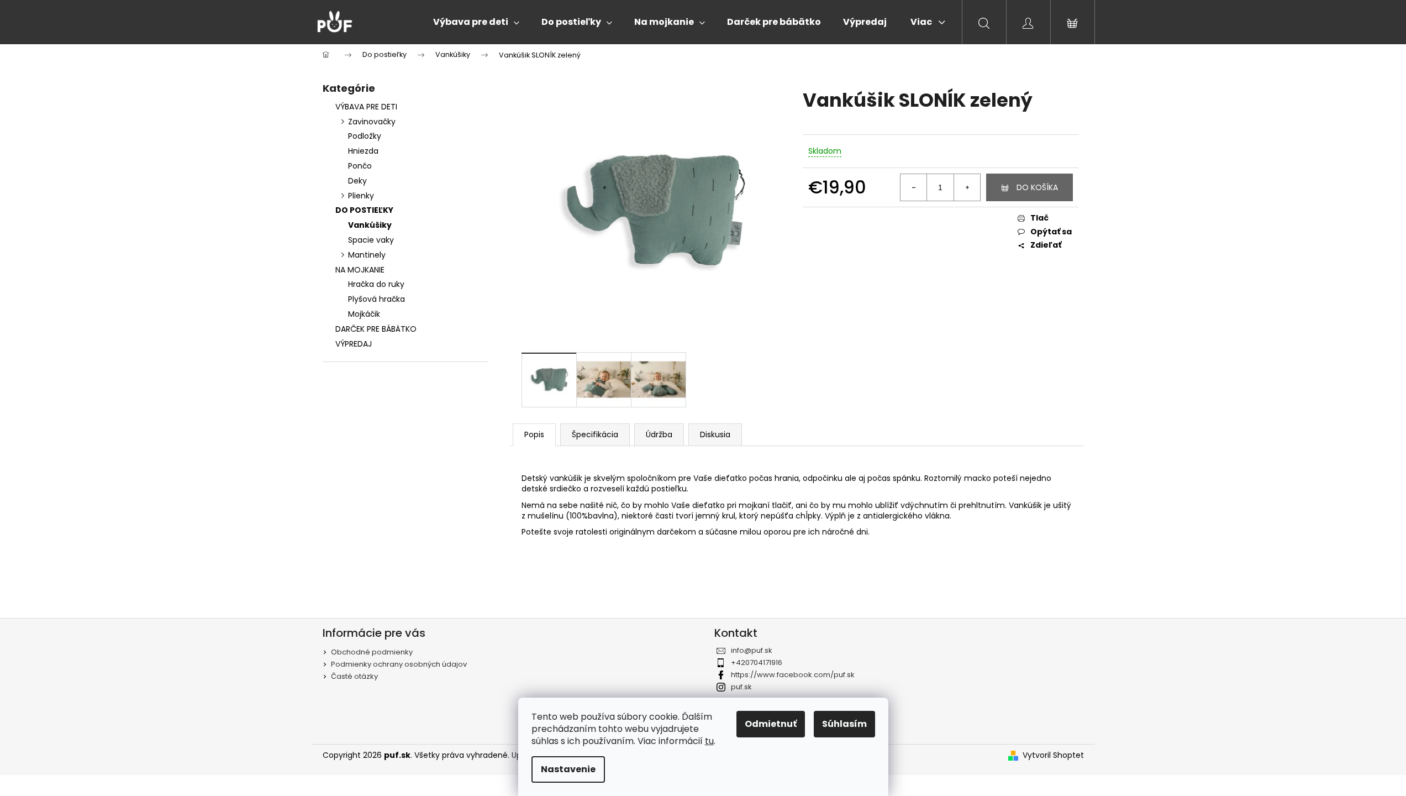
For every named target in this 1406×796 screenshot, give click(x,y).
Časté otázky (354, 676)
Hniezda (363, 150)
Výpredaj (353, 343)
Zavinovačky (372, 121)
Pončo (360, 165)
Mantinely (367, 254)
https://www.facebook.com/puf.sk (793, 674)
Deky (357, 180)
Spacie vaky (371, 239)
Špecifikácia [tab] (595, 434)
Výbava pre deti (366, 106)
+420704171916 (756, 662)
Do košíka (1037, 187)
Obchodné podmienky (372, 652)
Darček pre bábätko (376, 328)
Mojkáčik (364, 314)
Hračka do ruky (376, 284)
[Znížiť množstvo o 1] (914, 187)
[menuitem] (476, 22)
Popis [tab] (534, 434)
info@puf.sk (751, 650)
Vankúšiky (370, 225)
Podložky (364, 136)
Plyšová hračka (376, 299)
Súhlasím (844, 724)
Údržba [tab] (659, 434)
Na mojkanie (360, 269)
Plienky (361, 195)
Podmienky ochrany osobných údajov (399, 664)
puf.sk (741, 687)
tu (709, 741)
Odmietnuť (771, 724)
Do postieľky (364, 210)
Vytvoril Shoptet (1053, 755)
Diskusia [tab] (715, 434)
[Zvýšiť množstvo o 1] (967, 187)
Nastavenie (568, 769)
